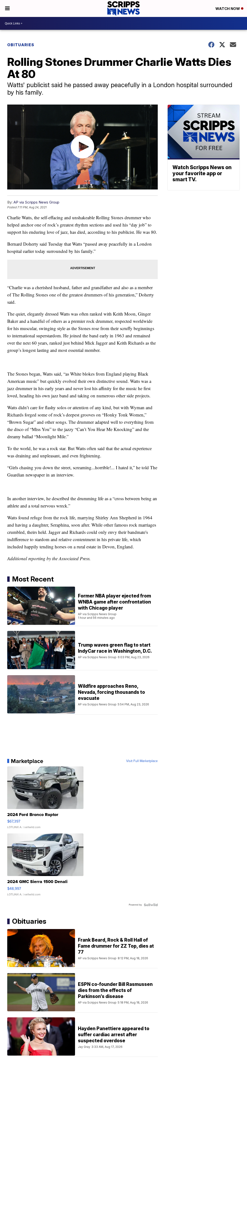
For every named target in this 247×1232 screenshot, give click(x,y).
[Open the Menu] (7, 8)
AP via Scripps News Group (36, 202)
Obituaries (20, 44)
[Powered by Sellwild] (151, 905)
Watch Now (228, 8)
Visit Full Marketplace (142, 761)
